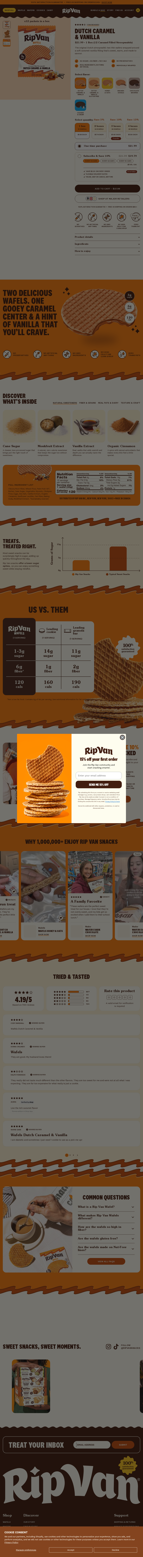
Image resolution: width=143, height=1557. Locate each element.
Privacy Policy (11, 1542)
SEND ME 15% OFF (99, 784)
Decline (115, 1549)
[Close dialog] (122, 737)
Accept (70, 1549)
